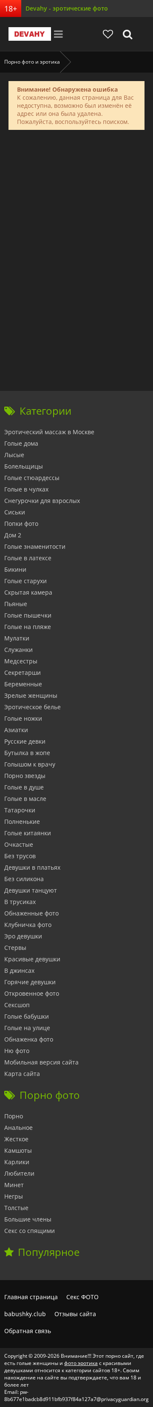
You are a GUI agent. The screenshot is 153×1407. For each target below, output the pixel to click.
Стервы (15, 948)
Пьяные (15, 604)
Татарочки (19, 810)
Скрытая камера (28, 592)
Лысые (14, 455)
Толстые (16, 1208)
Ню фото (16, 1051)
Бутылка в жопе (27, 753)
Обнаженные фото (31, 913)
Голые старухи (25, 581)
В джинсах (19, 970)
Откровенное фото (31, 993)
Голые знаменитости (34, 546)
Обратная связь (27, 1331)
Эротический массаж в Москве (49, 432)
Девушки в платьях (32, 867)
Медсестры (20, 661)
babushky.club (25, 1314)
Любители (19, 1173)
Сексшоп (17, 1005)
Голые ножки (23, 718)
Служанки (18, 650)
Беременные (23, 684)
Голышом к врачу (29, 764)
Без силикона (24, 879)
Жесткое (16, 1139)
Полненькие (22, 821)
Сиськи (14, 512)
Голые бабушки (26, 1016)
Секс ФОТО (82, 1297)
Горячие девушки (30, 982)
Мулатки (16, 638)
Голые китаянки (27, 833)
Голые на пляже (27, 627)
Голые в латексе (27, 558)
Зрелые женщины (30, 695)
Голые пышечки (27, 615)
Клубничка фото (27, 925)
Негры (13, 1196)
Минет (14, 1185)
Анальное (18, 1127)
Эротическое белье (32, 707)
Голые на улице (27, 1028)
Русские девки (24, 741)
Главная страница (31, 1297)
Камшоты (18, 1150)
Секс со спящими (29, 1231)
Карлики (16, 1162)
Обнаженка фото (28, 1039)
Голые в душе (24, 787)
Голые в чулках (26, 489)
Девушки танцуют (30, 890)
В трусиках (20, 902)
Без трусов (20, 856)
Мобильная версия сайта (41, 1062)
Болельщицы (23, 466)
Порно (13, 1116)
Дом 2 (12, 535)
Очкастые (18, 844)
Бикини (15, 569)
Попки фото (21, 524)
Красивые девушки (32, 959)
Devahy (29, 34)
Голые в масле (25, 799)
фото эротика (81, 1363)
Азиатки (16, 730)
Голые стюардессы (32, 478)
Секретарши (22, 672)
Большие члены (27, 1219)
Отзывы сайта (75, 1314)
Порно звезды (24, 776)
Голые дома (21, 443)
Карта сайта (22, 1074)
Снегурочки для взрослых (42, 501)
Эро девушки (23, 936)
